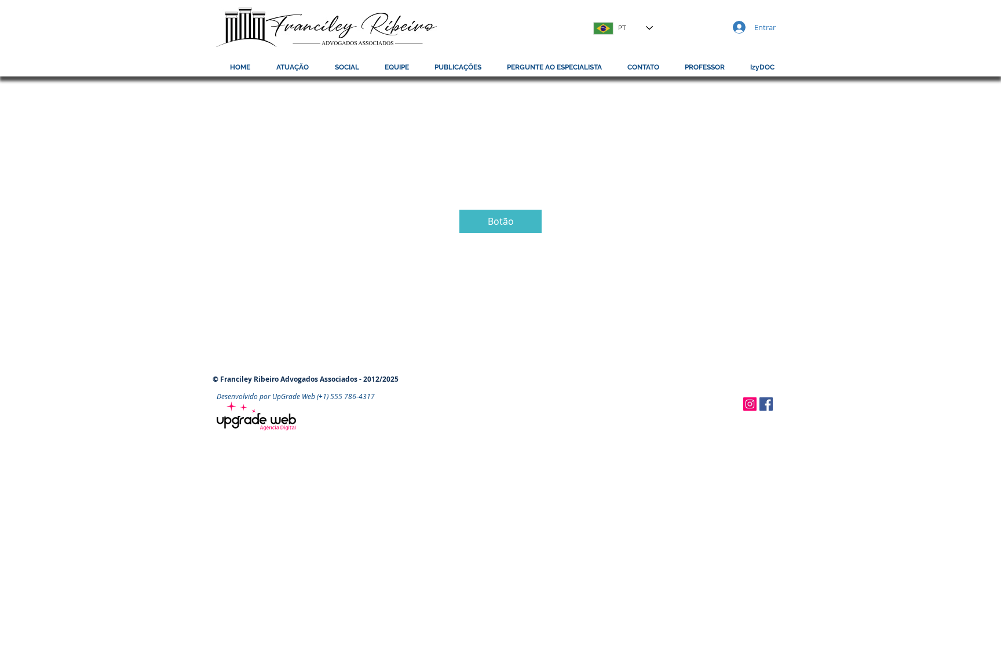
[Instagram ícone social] (750, 404)
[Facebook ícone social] (766, 404)
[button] (704, 67)
